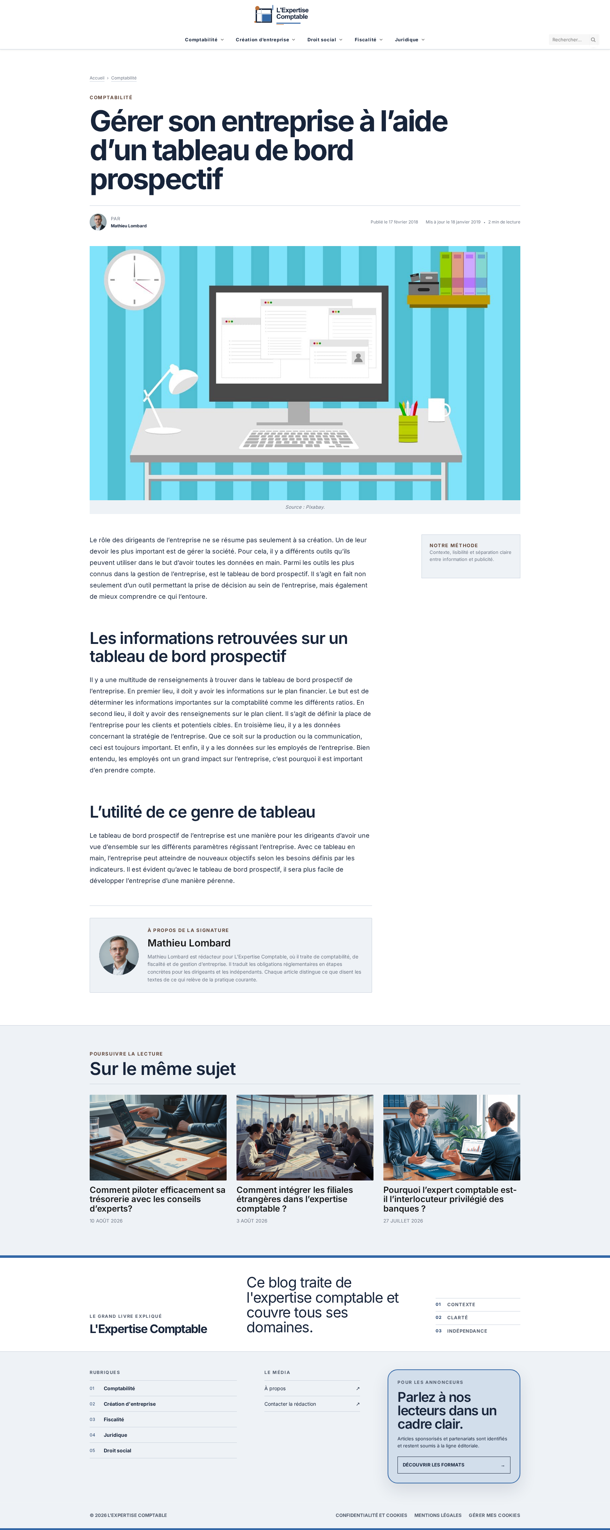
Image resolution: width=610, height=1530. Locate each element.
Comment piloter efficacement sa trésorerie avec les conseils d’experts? (158, 1199)
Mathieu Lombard (189, 943)
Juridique (407, 39)
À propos (312, 1388)
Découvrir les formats (454, 1465)
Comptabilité (201, 39)
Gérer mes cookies (494, 1515)
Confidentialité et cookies (371, 1515)
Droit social (321, 39)
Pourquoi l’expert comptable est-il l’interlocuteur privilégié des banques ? (450, 1199)
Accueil (97, 77)
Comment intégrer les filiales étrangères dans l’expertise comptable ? (295, 1199)
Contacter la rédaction (312, 1404)
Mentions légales (438, 1515)
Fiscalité (366, 39)
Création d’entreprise (262, 39)
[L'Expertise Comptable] (305, 15)
